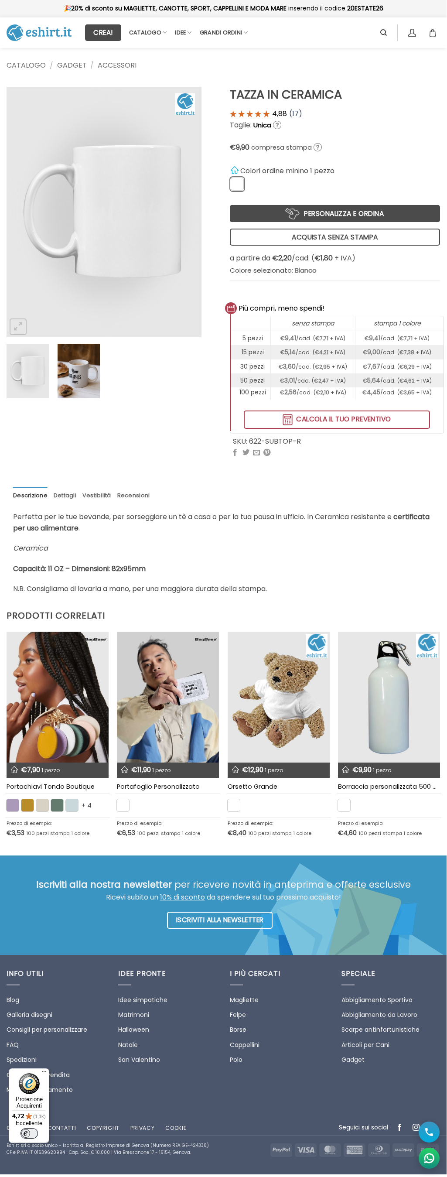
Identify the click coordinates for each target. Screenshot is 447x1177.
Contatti (62, 1128)
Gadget (72, 65)
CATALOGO (26, 65)
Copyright (103, 1128)
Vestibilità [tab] (96, 495)
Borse (238, 1029)
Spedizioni (22, 1059)
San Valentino (139, 1059)
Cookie (175, 1128)
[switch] (29, 1133)
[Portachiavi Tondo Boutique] (58, 697)
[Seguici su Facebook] (399, 1128)
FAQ (13, 1044)
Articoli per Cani (365, 1044)
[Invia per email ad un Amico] (256, 453)
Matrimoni (133, 1014)
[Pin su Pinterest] (266, 453)
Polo (236, 1059)
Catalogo (145, 32)
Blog (13, 1000)
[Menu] (44, 1073)
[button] (18, 326)
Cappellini (244, 1044)
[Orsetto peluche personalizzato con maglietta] (279, 697)
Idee (180, 32)
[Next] (186, 212)
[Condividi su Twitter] (245, 453)
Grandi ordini (221, 32)
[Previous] (21, 212)
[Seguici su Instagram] (416, 1128)
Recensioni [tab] (133, 495)
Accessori (117, 65)
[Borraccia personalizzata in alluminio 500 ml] (389, 697)
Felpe (238, 1014)
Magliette (244, 1000)
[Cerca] (383, 32)
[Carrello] (435, 32)
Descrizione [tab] (30, 495)
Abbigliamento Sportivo (377, 1000)
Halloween (133, 1029)
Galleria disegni (29, 1014)
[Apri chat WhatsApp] (429, 1158)
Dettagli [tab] (65, 495)
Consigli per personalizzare (47, 1029)
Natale (128, 1044)
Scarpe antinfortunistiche (380, 1029)
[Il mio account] (413, 32)
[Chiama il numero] (429, 1132)
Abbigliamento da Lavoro (379, 1014)
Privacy (142, 1128)
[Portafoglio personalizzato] (168, 697)
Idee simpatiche (142, 1000)
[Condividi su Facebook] (235, 453)
